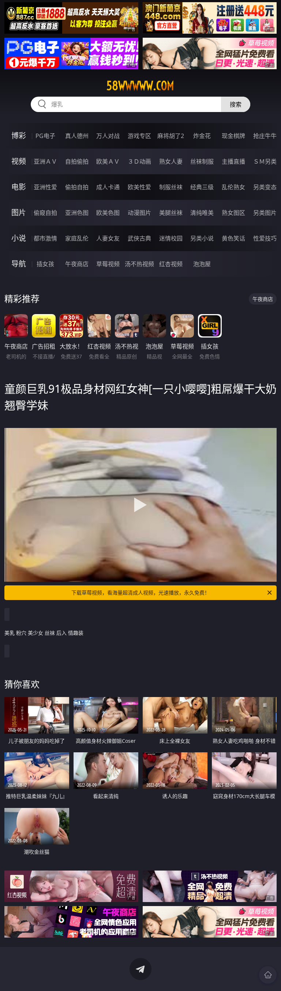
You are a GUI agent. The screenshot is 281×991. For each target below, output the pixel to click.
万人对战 (108, 136)
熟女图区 (233, 213)
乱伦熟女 (233, 187)
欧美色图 (108, 213)
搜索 (235, 104)
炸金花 (202, 136)
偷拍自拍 (77, 187)
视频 (18, 161)
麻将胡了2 (170, 136)
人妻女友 (108, 238)
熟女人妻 (171, 161)
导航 (18, 264)
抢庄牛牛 (265, 136)
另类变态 (265, 187)
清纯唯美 (202, 213)
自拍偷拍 (77, 161)
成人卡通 (108, 187)
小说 (18, 238)
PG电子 (45, 136)
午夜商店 (77, 264)
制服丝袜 (171, 187)
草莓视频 (108, 264)
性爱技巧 (265, 238)
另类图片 (265, 213)
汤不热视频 (139, 264)
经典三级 (202, 187)
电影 (18, 187)
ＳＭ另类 (265, 161)
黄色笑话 (233, 238)
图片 (18, 212)
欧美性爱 (139, 187)
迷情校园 (171, 238)
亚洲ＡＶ (45, 161)
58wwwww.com (140, 85)
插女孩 (45, 264)
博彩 (18, 136)
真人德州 (77, 136)
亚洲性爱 (45, 187)
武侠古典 (139, 238)
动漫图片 (139, 213)
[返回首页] (268, 975)
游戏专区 (139, 136)
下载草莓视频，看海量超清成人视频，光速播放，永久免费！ (140, 592)
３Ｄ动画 (139, 161)
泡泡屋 (202, 264)
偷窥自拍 (45, 213)
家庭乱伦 (77, 238)
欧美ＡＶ (108, 161)
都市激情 (45, 238)
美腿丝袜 (171, 213)
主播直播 (233, 161)
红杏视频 (171, 264)
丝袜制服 (202, 161)
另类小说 (202, 238)
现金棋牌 (233, 136)
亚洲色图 (77, 213)
